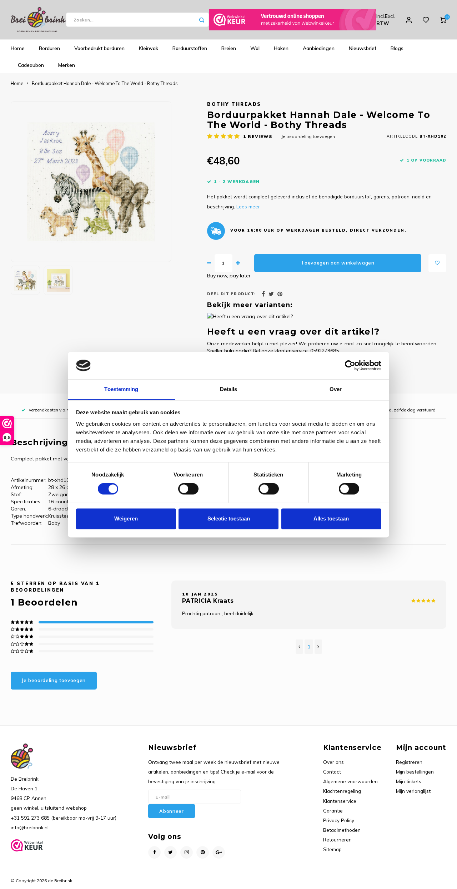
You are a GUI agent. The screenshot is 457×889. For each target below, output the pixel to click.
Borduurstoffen (189, 48)
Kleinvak (148, 48)
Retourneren (337, 839)
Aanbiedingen (319, 48)
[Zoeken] (202, 20)
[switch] (188, 488)
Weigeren (126, 518)
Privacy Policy (338, 820)
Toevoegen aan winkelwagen (338, 263)
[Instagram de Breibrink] (186, 852)
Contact (332, 772)
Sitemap (332, 849)
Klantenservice (339, 801)
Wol (255, 48)
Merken (66, 65)
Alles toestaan (331, 518)
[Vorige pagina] (299, 646)
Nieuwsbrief (362, 48)
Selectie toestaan (228, 518)
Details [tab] (228, 389)
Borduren (49, 48)
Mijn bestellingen (415, 772)
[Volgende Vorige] (318, 646)
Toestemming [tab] (121, 389)
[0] (443, 19)
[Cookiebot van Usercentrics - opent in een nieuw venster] (350, 365)
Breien (228, 48)
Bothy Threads (234, 104)
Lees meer (248, 206)
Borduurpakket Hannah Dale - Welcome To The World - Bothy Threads (105, 83)
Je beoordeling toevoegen (308, 136)
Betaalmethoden (342, 830)
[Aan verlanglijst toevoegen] (437, 263)
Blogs (397, 48)
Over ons (333, 762)
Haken (281, 48)
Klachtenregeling (342, 791)
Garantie (333, 810)
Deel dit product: (231, 293)
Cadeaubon (31, 65)
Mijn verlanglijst (413, 791)
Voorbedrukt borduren (99, 48)
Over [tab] (336, 389)
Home (18, 48)
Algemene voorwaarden (350, 781)
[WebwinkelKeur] (292, 19)
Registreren (409, 762)
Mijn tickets (408, 781)
